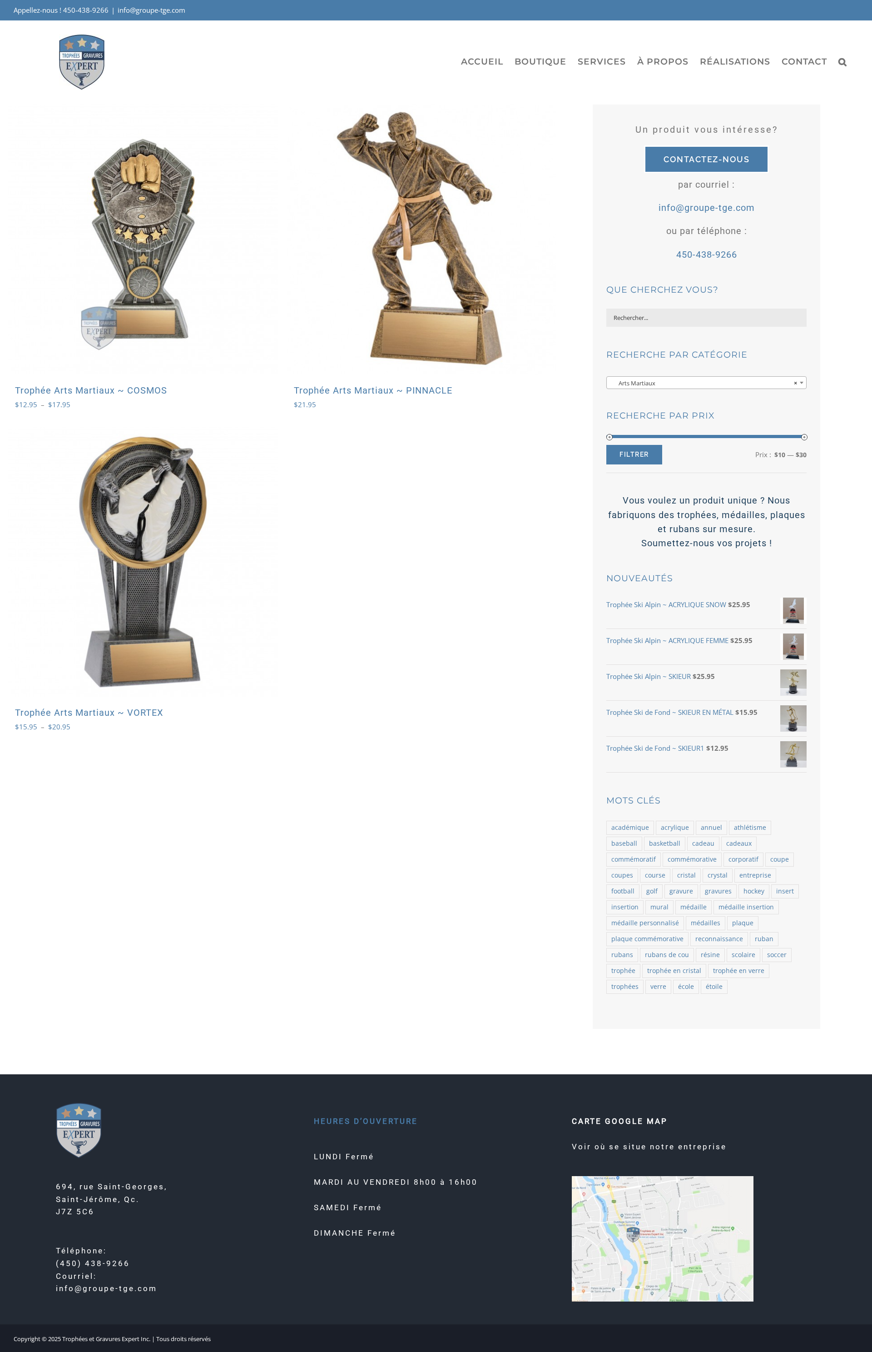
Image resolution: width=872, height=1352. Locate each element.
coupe (779, 859)
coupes (622, 875)
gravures (718, 891)
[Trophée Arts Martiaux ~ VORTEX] (143, 562)
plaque (742, 923)
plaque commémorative (647, 939)
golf (652, 891)
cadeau (703, 843)
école (686, 987)
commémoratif (633, 859)
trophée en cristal (674, 971)
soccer (777, 955)
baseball (624, 843)
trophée (623, 971)
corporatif (743, 859)
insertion (625, 907)
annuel (711, 827)
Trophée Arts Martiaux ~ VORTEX (89, 712)
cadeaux (739, 843)
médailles (705, 923)
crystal (718, 875)
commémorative (692, 859)
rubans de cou (667, 955)
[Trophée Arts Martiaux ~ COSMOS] (143, 239)
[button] (842, 61)
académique (630, 827)
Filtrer (634, 454)
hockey (753, 891)
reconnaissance (719, 939)
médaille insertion (746, 907)
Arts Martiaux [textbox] (703, 383)
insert (785, 891)
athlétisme (750, 827)
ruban (764, 939)
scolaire (743, 955)
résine (710, 955)
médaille (693, 907)
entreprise (755, 875)
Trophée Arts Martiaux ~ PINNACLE (373, 390)
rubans (622, 955)
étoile (714, 987)
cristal (686, 875)
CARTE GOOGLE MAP (620, 1121)
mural (659, 907)
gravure (681, 891)
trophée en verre (738, 971)
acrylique (675, 827)
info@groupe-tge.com (151, 10)
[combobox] (706, 382)
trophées (625, 987)
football (622, 891)
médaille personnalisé (645, 923)
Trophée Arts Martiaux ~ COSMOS (91, 390)
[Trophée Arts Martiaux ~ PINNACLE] (422, 239)
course (655, 875)
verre (658, 987)
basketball (664, 843)
